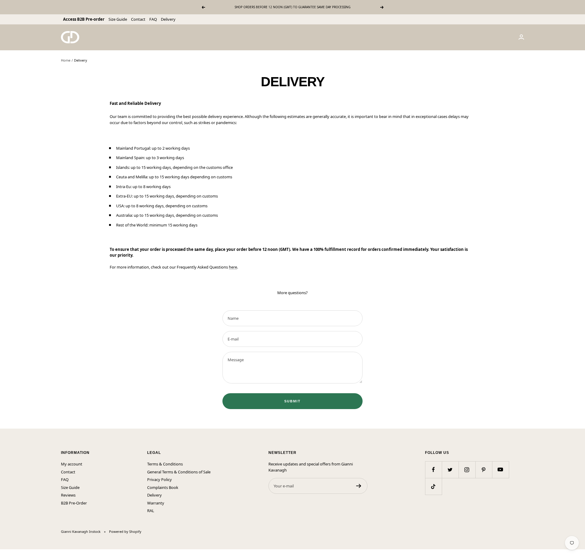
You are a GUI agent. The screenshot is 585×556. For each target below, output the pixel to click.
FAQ (153, 19)
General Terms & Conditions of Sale (179, 472)
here (233, 267)
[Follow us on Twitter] (450, 469)
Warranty (155, 503)
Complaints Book (162, 487)
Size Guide (117, 19)
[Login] (521, 37)
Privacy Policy (159, 479)
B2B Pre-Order (74, 503)
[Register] (358, 486)
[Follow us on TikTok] (433, 486)
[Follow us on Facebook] (433, 469)
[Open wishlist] (4, 552)
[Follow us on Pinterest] (483, 469)
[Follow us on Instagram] (467, 469)
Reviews (68, 495)
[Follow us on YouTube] (500, 469)
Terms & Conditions (165, 464)
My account (71, 464)
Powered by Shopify (125, 531)
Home (65, 60)
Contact (138, 19)
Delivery (168, 19)
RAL (150, 510)
